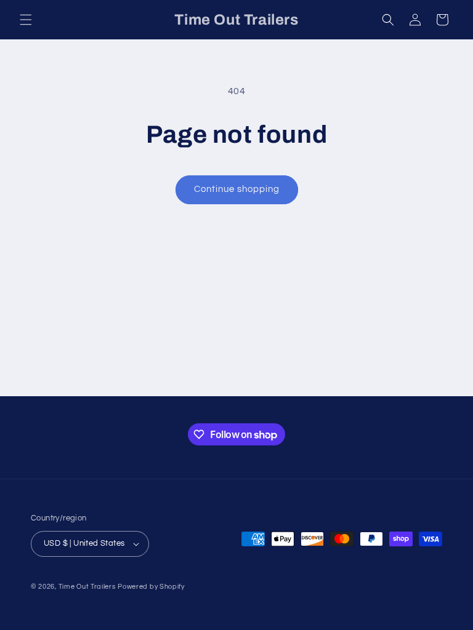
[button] (25, 19)
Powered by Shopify (151, 586)
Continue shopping (237, 189)
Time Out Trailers (87, 586)
